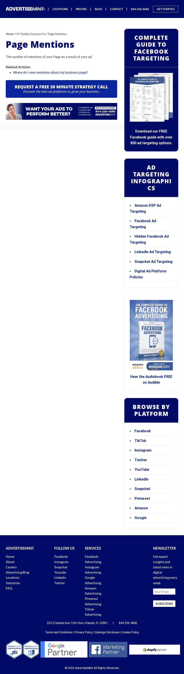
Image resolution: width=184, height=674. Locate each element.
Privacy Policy (84, 632)
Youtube (60, 572)
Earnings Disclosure (107, 632)
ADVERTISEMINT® (25, 9)
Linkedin (60, 577)
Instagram (143, 450)
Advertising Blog (17, 572)
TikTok (140, 441)
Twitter (141, 460)
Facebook (143, 431)
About (10, 562)
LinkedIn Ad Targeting (153, 252)
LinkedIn (141, 479)
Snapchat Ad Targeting (153, 261)
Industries (13, 583)
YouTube (142, 469)
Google (140, 518)
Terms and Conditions (58, 632)
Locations (12, 577)
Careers (11, 567)
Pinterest (142, 498)
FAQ (9, 588)
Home (10, 556)
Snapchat (142, 489)
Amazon (141, 508)
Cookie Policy (130, 632)
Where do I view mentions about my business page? (50, 72)
